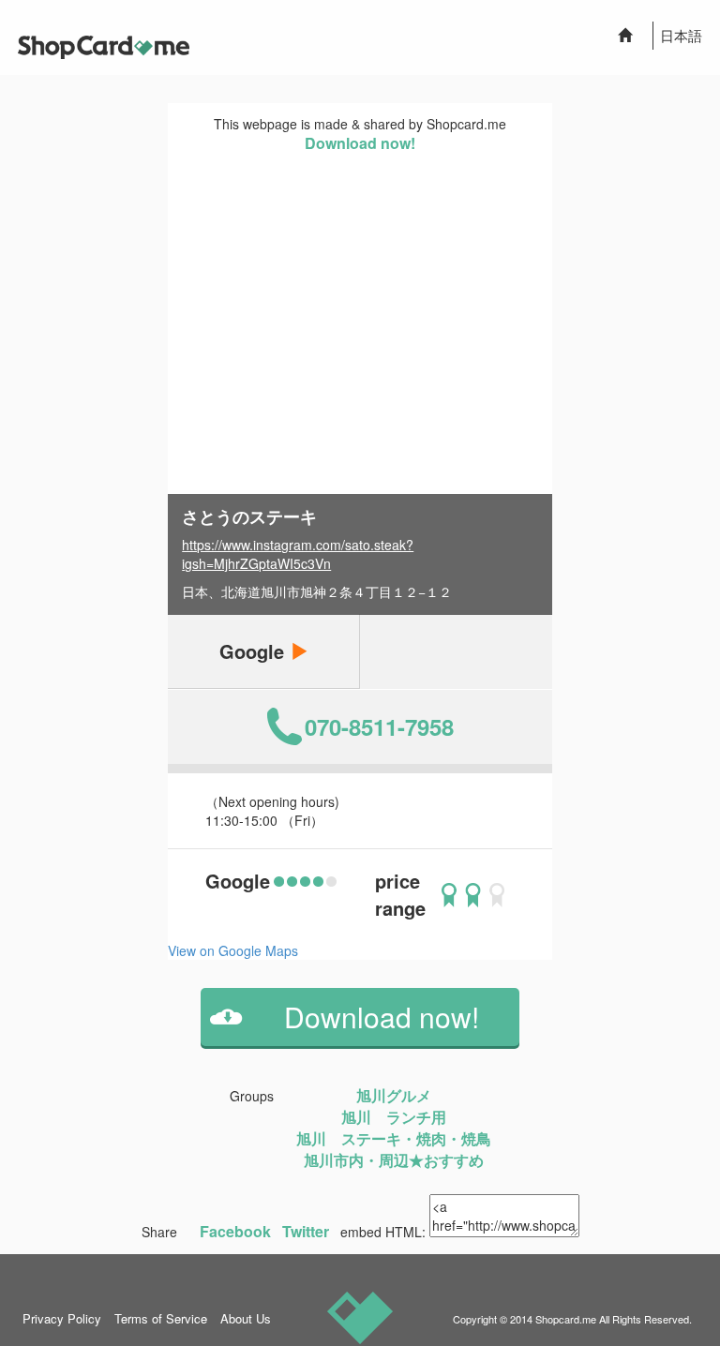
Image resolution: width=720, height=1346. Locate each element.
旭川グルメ (393, 1095)
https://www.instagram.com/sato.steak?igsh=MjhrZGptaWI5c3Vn (297, 554)
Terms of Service (160, 1318)
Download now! (360, 143)
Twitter (305, 1231)
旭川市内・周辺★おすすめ (394, 1160)
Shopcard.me (565, 1318)
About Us (245, 1318)
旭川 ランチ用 (393, 1117)
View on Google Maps (233, 950)
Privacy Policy (61, 1318)
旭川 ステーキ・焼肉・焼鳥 (393, 1138)
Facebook (235, 1231)
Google (254, 651)
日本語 (681, 35)
